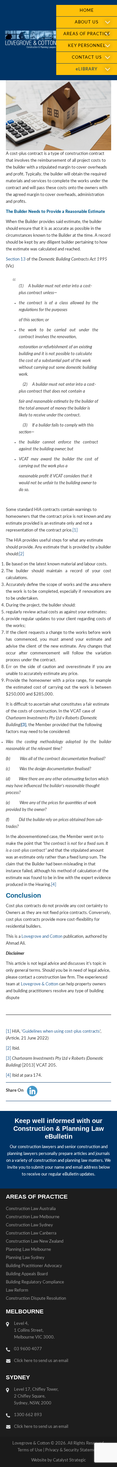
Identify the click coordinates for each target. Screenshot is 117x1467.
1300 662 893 (28, 1415)
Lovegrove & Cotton (39, 984)
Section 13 (16, 259)
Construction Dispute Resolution (36, 1298)
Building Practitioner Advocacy (34, 1266)
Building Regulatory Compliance (35, 1282)
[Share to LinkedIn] (32, 1091)
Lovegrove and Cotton (41, 937)
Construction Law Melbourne (32, 1217)
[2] (21, 554)
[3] (8, 1058)
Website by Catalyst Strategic (58, 1460)
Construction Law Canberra (31, 1233)
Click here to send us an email (41, 1361)
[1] (75, 530)
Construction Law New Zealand (34, 1241)
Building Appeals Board (27, 1274)
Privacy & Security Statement (72, 1450)
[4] (53, 885)
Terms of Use (30, 1450)
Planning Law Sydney (25, 1258)
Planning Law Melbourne (28, 1250)
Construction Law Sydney (29, 1225)
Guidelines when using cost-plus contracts (61, 1031)
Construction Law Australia (31, 1209)
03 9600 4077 (28, 1349)
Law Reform (17, 1290)
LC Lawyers (30, 40)
